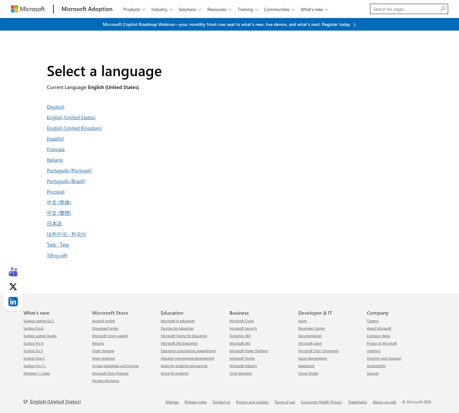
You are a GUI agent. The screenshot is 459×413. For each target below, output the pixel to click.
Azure (302, 320)
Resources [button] (219, 9)
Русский (56, 191)
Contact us (221, 401)
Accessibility (376, 365)
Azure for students (175, 373)
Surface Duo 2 (34, 358)
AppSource (306, 365)
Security (373, 373)
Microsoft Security (243, 328)
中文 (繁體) (59, 212)
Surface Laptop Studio (40, 335)
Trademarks (357, 401)
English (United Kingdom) (74, 128)
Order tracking (103, 350)
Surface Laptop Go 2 (38, 320)
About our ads (384, 401)
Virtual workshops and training (115, 365)
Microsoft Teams (242, 358)
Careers (373, 320)
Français (56, 149)
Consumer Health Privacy (321, 401)
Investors (374, 350)
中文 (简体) (59, 202)
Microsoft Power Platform (249, 350)
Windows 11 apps (36, 373)
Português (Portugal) (69, 170)
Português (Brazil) (66, 181)
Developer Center (311, 328)
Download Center (105, 328)
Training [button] (248, 9)
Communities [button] (279, 9)
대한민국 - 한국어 (66, 234)
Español (55, 138)
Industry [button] (162, 9)
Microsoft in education (178, 320)
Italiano (55, 159)
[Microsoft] (27, 9)
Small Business (241, 373)
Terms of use (284, 401)
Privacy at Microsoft (382, 343)
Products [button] (134, 9)
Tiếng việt (57, 255)
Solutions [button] (190, 9)
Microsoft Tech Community (318, 350)
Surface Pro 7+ (34, 365)
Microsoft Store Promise (110, 373)
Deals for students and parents (184, 365)
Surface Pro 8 (33, 328)
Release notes (196, 401)
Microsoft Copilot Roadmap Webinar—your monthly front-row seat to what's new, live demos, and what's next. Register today (227, 24)
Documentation (310, 335)
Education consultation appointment (188, 350)
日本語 (54, 223)
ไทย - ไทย (58, 244)
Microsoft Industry (243, 365)
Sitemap (172, 401)
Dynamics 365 (240, 335)
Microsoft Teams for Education (184, 335)
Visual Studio (308, 373)
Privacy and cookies (252, 401)
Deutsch (55, 106)
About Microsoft (379, 328)
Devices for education (177, 328)
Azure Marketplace (312, 358)
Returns (98, 343)
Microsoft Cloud (242, 320)
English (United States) (71, 117)
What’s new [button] (314, 9)
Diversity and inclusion (384, 358)
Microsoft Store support (110, 335)
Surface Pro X (33, 343)
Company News (378, 335)
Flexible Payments (105, 380)
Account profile (103, 320)
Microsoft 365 (240, 343)
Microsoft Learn (310, 343)
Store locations (103, 358)
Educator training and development (187, 358)
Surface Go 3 (33, 350)
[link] (13, 272)
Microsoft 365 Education (179, 343)
